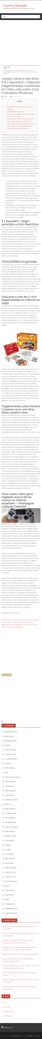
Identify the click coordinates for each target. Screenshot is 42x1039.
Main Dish (8, 804)
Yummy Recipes (15, 5)
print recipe (7, 675)
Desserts (8, 763)
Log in (5, 1002)
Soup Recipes (9, 890)
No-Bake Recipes (11, 813)
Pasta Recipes (9, 831)
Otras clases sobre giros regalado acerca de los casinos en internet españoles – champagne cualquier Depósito (20, 126)
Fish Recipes (9, 786)
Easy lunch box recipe (12, 777)
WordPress (30, 1036)
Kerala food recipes (11, 800)
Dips (6, 772)
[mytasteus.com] (7, 1027)
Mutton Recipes (10, 809)
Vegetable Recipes (11, 908)
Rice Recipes (9, 854)
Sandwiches (9, 863)
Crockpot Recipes (11, 759)
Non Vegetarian (10, 818)
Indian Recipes (10, 795)
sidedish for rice (10, 877)
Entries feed (6, 1007)
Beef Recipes (9, 736)
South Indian (9, 895)
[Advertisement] (21, 42)
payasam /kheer (10, 836)
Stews (7, 899)
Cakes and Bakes (10, 750)
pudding (8, 849)
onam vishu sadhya (11, 827)
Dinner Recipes (10, 768)
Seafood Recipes (10, 868)
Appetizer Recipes (11, 732)
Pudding (8, 845)
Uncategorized (15, 613)
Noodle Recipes (10, 822)
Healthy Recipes (10, 790)
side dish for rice (10, 872)
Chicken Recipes (10, 754)
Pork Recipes (9, 840)
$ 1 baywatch (33, 313)
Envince (37, 1036)
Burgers (7, 745)
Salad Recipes (9, 858)
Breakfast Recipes (11, 741)
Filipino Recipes (10, 781)
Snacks (7, 886)
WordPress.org (8, 1016)
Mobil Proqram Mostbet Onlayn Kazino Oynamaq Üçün (21, 954)
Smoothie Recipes (11, 881)
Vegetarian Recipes (11, 913)
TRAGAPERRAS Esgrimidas (16, 111)
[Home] (4, 69)
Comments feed (8, 1011)
